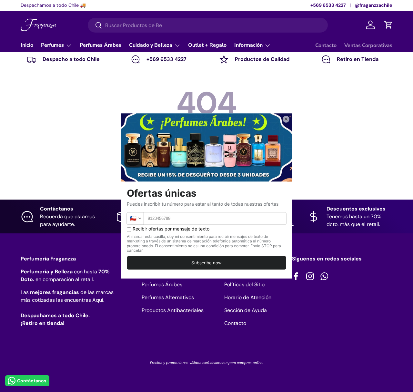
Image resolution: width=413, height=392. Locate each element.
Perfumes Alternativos (168, 297)
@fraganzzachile (373, 5)
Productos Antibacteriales (173, 310)
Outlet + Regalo (207, 45)
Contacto (326, 45)
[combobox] (208, 25)
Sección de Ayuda (245, 310)
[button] (388, 25)
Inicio (27, 45)
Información (248, 45)
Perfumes (52, 45)
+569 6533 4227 (328, 5)
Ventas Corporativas (368, 45)
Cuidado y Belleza (150, 45)
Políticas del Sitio (244, 284)
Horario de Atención (247, 297)
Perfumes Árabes (100, 45)
